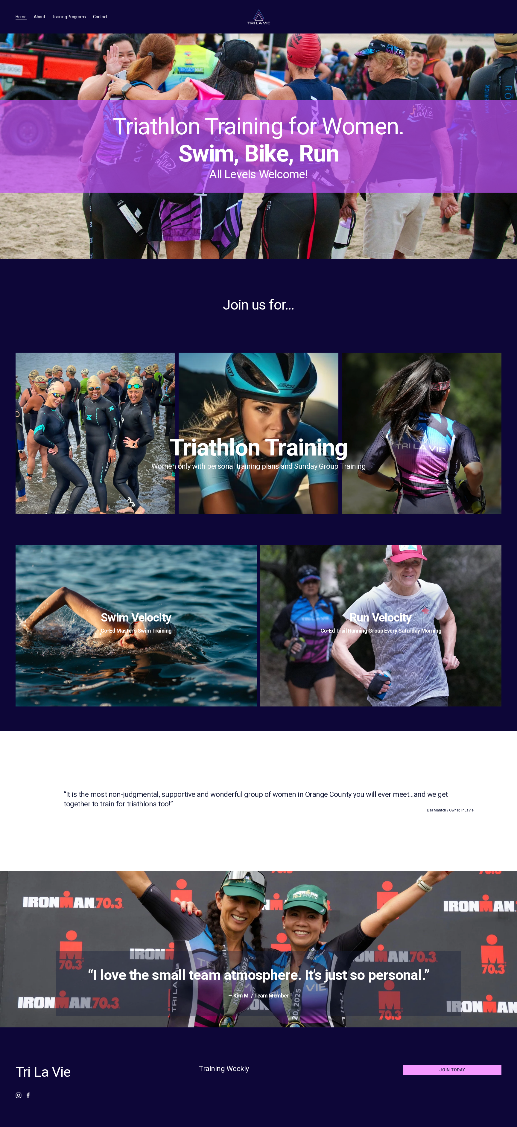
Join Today (452, 1069)
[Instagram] (19, 1095)
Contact (100, 16)
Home (21, 16)
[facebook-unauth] (28, 1095)
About (39, 16)
